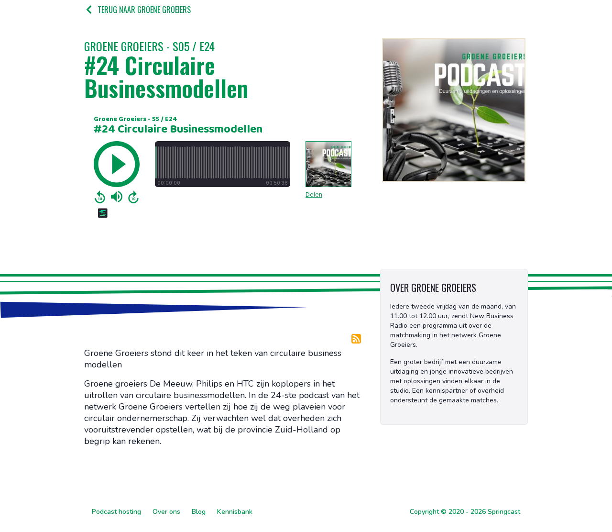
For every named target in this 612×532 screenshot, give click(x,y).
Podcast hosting (116, 511)
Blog (199, 511)
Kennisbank (234, 511)
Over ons (166, 511)
